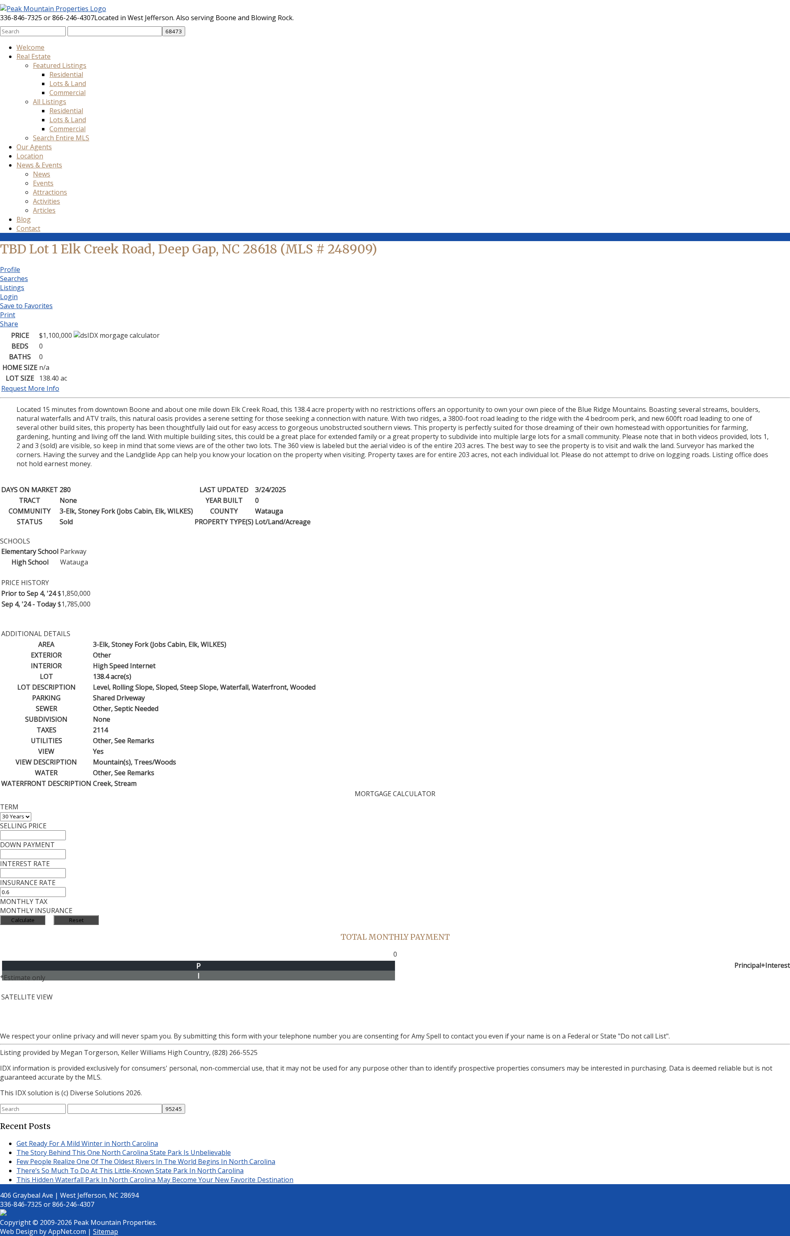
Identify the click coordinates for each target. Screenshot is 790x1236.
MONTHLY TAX (23, 901)
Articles (44, 210)
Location (29, 155)
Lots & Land (67, 83)
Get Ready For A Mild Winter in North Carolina (87, 1143)
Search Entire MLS (61, 137)
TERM (9, 806)
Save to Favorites (26, 305)
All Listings (49, 101)
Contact (28, 228)
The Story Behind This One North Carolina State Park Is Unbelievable (123, 1152)
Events (43, 183)
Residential (66, 74)
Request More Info (30, 388)
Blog (23, 219)
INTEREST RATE (25, 863)
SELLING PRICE (23, 825)
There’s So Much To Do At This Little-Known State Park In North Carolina (130, 1170)
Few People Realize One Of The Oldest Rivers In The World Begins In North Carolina (145, 1161)
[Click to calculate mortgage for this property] (117, 335)
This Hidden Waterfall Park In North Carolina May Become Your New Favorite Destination (154, 1179)
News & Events (39, 165)
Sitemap (105, 1231)
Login (9, 296)
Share (9, 323)
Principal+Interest (762, 965)
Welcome (30, 47)
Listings (12, 287)
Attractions (50, 192)
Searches (14, 278)
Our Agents (34, 146)
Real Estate (33, 56)
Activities (46, 201)
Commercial (67, 92)
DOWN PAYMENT (27, 844)
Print (7, 314)
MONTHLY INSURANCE (36, 910)
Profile (10, 269)
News (41, 174)
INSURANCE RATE (28, 882)
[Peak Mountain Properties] (53, 8)
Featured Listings (59, 65)
